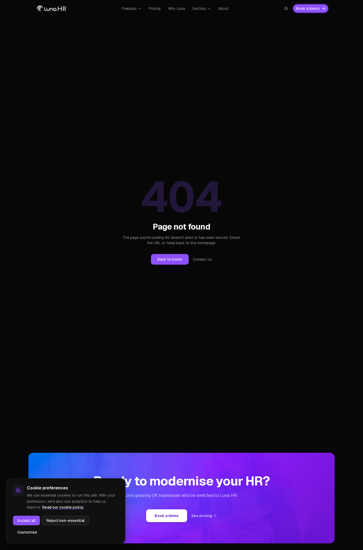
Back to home (169, 259)
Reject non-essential (66, 520)
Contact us (202, 259)
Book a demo (308, 8)
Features (129, 8)
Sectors (199, 8)
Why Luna (176, 8)
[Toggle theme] (286, 8)
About (223, 8)
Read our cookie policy (63, 507)
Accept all (26, 520)
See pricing (201, 515)
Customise (27, 532)
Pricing (155, 8)
